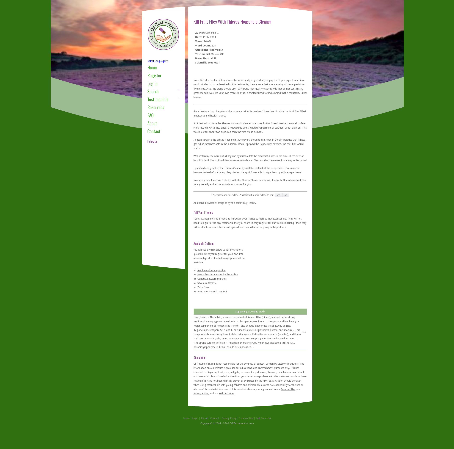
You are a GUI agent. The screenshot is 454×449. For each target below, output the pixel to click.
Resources (155, 107)
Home (152, 67)
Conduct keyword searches (211, 278)
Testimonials (157, 99)
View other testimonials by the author (217, 274)
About (152, 123)
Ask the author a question (211, 270)
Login (195, 418)
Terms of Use (288, 389)
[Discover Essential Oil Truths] (163, 49)
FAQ (150, 115)
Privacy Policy (200, 393)
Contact (153, 131)
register (219, 254)
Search (153, 91)
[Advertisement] (161, 208)
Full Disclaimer (226, 393)
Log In (152, 83)
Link (304, 332)
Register (154, 75)
